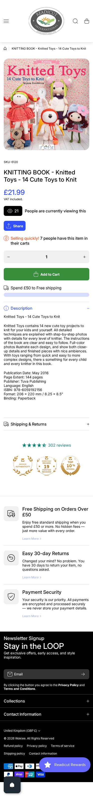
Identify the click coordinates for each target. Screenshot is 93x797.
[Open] (12, 784)
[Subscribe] (83, 674)
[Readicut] (46, 21)
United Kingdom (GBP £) (20, 730)
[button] (86, 21)
